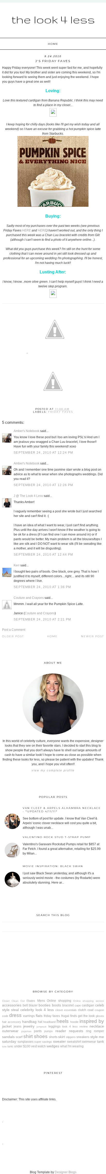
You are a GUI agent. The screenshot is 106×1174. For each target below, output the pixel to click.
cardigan (88, 1005)
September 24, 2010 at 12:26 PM (43, 485)
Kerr (17, 565)
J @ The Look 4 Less (28, 496)
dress (15, 1015)
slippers (71, 1037)
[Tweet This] (55, 354)
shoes (41, 1036)
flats (39, 1016)
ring (88, 1031)
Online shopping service (88, 1000)
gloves (100, 1015)
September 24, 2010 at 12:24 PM (43, 452)
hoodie (74, 1021)
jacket (7, 1026)
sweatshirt (74, 1041)
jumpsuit (41, 1026)
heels (63, 1021)
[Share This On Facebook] (27, 354)
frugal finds (69, 1016)
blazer (33, 1005)
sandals (8, 1037)
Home (53, 44)
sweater (59, 1041)
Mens (41, 1001)
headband (49, 1021)
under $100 (22, 1046)
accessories (11, 1005)
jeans (17, 1026)
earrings (29, 1016)
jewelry (28, 1026)
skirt (61, 1037)
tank (100, 1041)
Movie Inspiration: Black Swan (53, 866)
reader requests (69, 1031)
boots (56, 1005)
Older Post (13, 636)
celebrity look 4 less (37, 1010)
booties (44, 1005)
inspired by (92, 1021)
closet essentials (66, 1010)
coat (90, 1010)
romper (99, 1031)
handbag (29, 1022)
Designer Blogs (65, 1172)
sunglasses (25, 1041)
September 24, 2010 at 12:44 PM (43, 554)
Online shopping (59, 1001)
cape (78, 1005)
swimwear (89, 1041)
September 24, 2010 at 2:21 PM (42, 619)
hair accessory (11, 1021)
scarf (19, 1037)
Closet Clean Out (13, 1000)
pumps (48, 1031)
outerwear (10, 1031)
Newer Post (92, 636)
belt (25, 1005)
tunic (10, 1046)
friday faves (60, 411)
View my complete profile (53, 770)
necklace (97, 1026)
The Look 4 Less (53, 19)
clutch (82, 1010)
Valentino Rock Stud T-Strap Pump (57, 837)
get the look (86, 1016)
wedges (53, 1046)
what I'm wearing (72, 1046)
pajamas (26, 1031)
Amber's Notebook (26, 431)
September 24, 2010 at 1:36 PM (42, 587)
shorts (53, 1037)
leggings (54, 1026)
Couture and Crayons (29, 598)
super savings (43, 1041)
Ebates (30, 1000)
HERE (26, 230)
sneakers (82, 1037)
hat (40, 1022)
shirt (28, 1036)
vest (34, 1046)
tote (4, 1046)
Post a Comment (13, 630)
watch (42, 1046)
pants (38, 1031)
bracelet (68, 1005)
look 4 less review (75, 1026)
